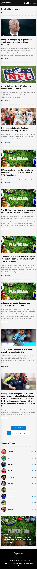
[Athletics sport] (3, 477)
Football (11, 451)
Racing (10, 464)
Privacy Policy (28, 563)
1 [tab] (5, 542)
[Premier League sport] (3, 490)
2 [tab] (8, 542)
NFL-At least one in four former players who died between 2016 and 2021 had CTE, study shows (17, 172)
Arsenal (11, 483)
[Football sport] (3, 451)
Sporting (11, 458)
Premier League (13, 490)
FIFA (9, 502)
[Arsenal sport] (3, 483)
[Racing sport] (3, 464)
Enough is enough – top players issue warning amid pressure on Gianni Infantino (16, 42)
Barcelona (11, 471)
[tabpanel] (18, 531)
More (2, 12)
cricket (6, 534)
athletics (11, 477)
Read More (4, 58)
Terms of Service (16, 563)
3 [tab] (11, 542)
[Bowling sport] (3, 509)
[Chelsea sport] (3, 496)
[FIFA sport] (3, 502)
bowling (11, 509)
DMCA (18, 566)
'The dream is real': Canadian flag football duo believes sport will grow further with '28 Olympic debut (18, 258)
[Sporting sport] (3, 458)
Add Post (7, 563)
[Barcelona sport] (3, 470)
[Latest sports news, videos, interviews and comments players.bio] (6, 2)
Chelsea (10, 496)
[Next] (28, 433)
